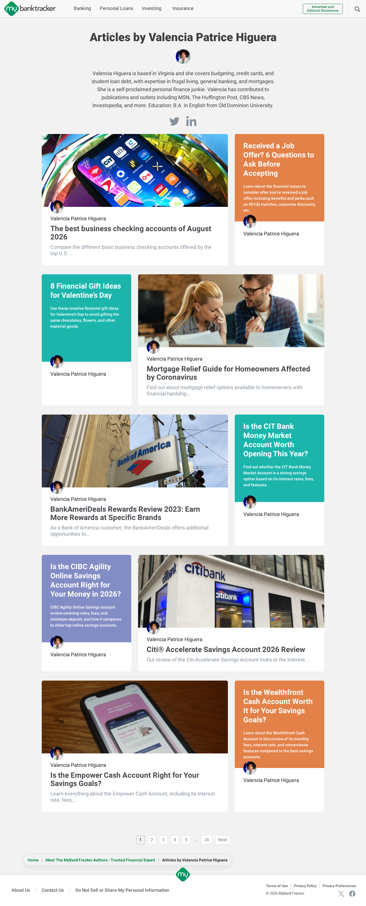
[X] (341, 893)
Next (222, 839)
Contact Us (53, 890)
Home (33, 860)
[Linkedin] (191, 121)
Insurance (183, 8)
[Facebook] (352, 893)
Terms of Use (277, 886)
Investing (152, 8)
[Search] (357, 8)
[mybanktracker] (27, 8)
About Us (20, 890)
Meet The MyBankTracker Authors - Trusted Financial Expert (100, 860)
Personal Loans (116, 8)
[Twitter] (175, 121)
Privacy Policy (305, 886)
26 (206, 839)
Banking (82, 8)
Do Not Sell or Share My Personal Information (122, 890)
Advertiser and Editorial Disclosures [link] (323, 9)
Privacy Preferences (339, 886)
